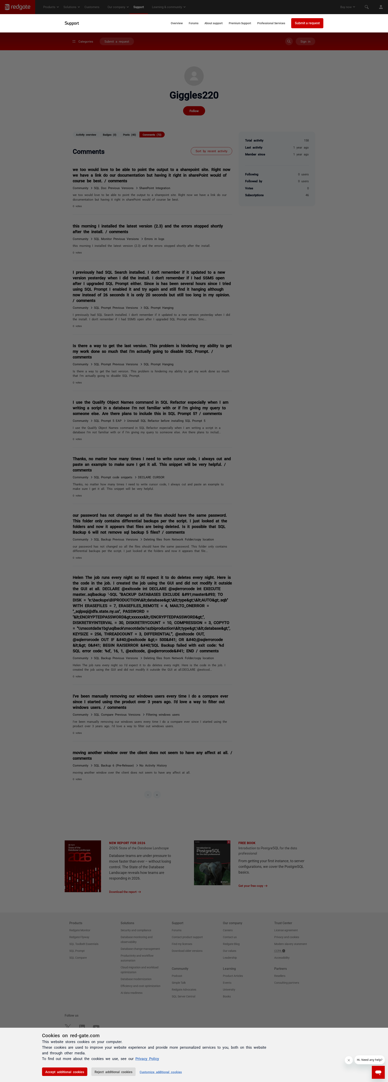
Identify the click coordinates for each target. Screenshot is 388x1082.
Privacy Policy (147, 1058)
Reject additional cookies (113, 1071)
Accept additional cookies (64, 1071)
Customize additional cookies (161, 1071)
